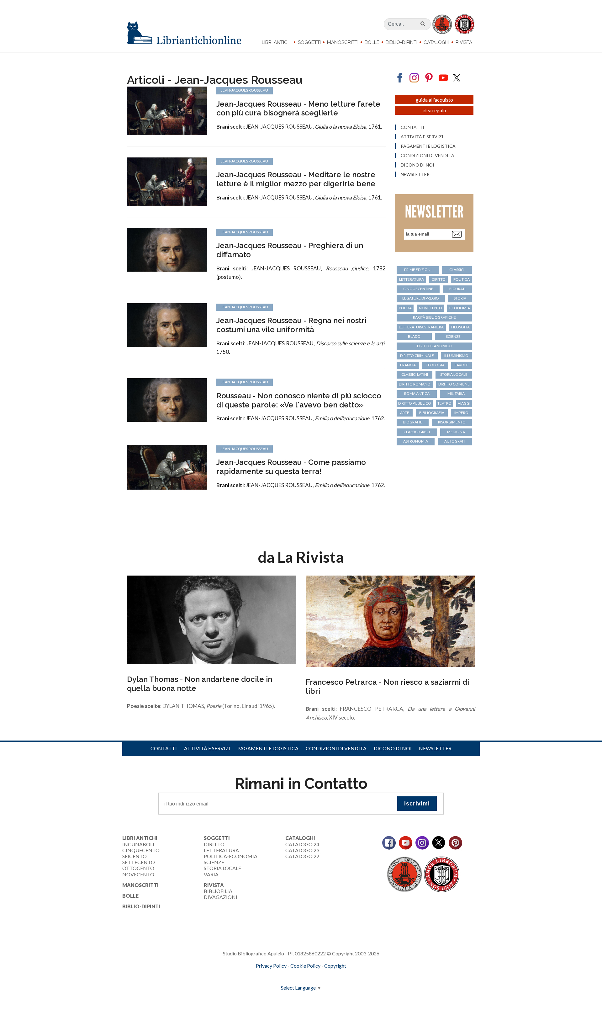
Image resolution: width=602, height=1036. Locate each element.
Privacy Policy (271, 966)
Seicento (134, 856)
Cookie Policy (305, 966)
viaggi (464, 403)
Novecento (430, 307)
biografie (412, 422)
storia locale (453, 374)
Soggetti (309, 42)
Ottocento (138, 868)
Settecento (138, 862)
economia (459, 307)
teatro (444, 403)
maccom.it (282, 975)
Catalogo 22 (302, 856)
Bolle (372, 42)
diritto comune (454, 384)
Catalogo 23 (302, 850)
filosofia (460, 327)
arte (404, 412)
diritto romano (414, 384)
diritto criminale (417, 355)
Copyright (335, 966)
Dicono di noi (417, 165)
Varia (211, 874)
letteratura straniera (421, 327)
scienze (453, 336)
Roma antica (417, 393)
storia (460, 298)
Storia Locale (222, 868)
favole (461, 365)
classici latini (414, 374)
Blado (414, 336)
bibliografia (431, 412)
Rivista (464, 42)
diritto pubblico (414, 403)
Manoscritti (342, 42)
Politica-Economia (230, 856)
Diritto (214, 844)
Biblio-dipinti (401, 42)
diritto (439, 279)
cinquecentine (418, 288)
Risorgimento (452, 422)
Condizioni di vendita (427, 155)
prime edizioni (417, 269)
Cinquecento (141, 850)
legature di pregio (420, 298)
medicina (456, 431)
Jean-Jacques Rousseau (244, 90)
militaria (456, 393)
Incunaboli (138, 844)
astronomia (415, 441)
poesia (405, 307)
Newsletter (415, 174)
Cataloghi (436, 42)
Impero (461, 412)
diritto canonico (434, 345)
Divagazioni (220, 897)
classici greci (417, 431)
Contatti (412, 127)
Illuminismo (456, 355)
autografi (454, 441)
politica (461, 279)
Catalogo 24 (302, 844)
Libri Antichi (277, 42)
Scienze (214, 862)
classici (456, 269)
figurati (457, 288)
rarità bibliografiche (434, 317)
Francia (408, 365)
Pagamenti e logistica (428, 146)
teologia (435, 365)
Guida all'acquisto (434, 100)
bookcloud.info (312, 975)
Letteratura (221, 850)
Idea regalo (434, 110)
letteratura (411, 279)
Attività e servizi (422, 136)
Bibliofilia (218, 891)
